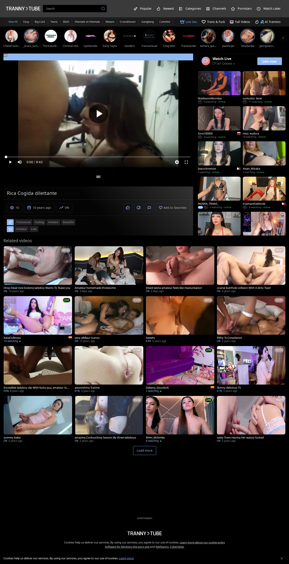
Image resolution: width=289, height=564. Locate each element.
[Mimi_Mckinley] (180, 419)
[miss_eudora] (264, 122)
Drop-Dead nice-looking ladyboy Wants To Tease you (37, 287)
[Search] (103, 8)
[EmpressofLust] (264, 228)
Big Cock (40, 22)
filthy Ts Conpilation (229, 337)
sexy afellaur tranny (87, 337)
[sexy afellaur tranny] (109, 319)
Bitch (66, 22)
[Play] (98, 113)
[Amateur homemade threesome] (109, 270)
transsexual (23, 222)
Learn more (126, 558)
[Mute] (19, 162)
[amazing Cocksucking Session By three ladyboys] (109, 419)
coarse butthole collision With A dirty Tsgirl (244, 287)
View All (13, 22)
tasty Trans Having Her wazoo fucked (240, 437)
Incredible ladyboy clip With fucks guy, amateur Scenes (37, 387)
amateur (53, 222)
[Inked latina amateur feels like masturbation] (180, 270)
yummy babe (12, 437)
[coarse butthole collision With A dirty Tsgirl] (251, 270)
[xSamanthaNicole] (264, 193)
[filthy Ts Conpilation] (251, 319)
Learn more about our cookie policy (202, 542)
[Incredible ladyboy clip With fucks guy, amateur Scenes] (38, 369)
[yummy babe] (38, 419)
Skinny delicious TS (229, 387)
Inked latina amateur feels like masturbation (174, 287)
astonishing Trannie (87, 387)
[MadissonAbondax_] (219, 87)
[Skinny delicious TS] (251, 369)
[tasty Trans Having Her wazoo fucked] (251, 419)
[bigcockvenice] (219, 157)
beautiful (68, 222)
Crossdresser (128, 22)
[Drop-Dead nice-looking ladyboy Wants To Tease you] (38, 270)
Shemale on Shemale (87, 22)
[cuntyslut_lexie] (264, 87)
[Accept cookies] (282, 558)
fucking (39, 222)
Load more (145, 450)
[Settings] (177, 162)
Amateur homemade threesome (95, 287)
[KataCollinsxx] (38, 319)
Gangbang (147, 22)
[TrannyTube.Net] (23, 8)
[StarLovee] (219, 228)
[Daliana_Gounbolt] (180, 369)
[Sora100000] (219, 122)
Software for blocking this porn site (127, 547)
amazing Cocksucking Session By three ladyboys (105, 437)
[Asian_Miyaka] (264, 157)
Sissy (26, 22)
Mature (109, 22)
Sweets (150, 337)
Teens (54, 22)
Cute (34, 229)
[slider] (98, 157)
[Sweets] (180, 319)
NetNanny (162, 547)
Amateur (21, 229)
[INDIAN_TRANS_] (219, 193)
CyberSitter (177, 547)
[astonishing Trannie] (109, 369)
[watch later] (8, 251)
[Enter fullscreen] (186, 162)
